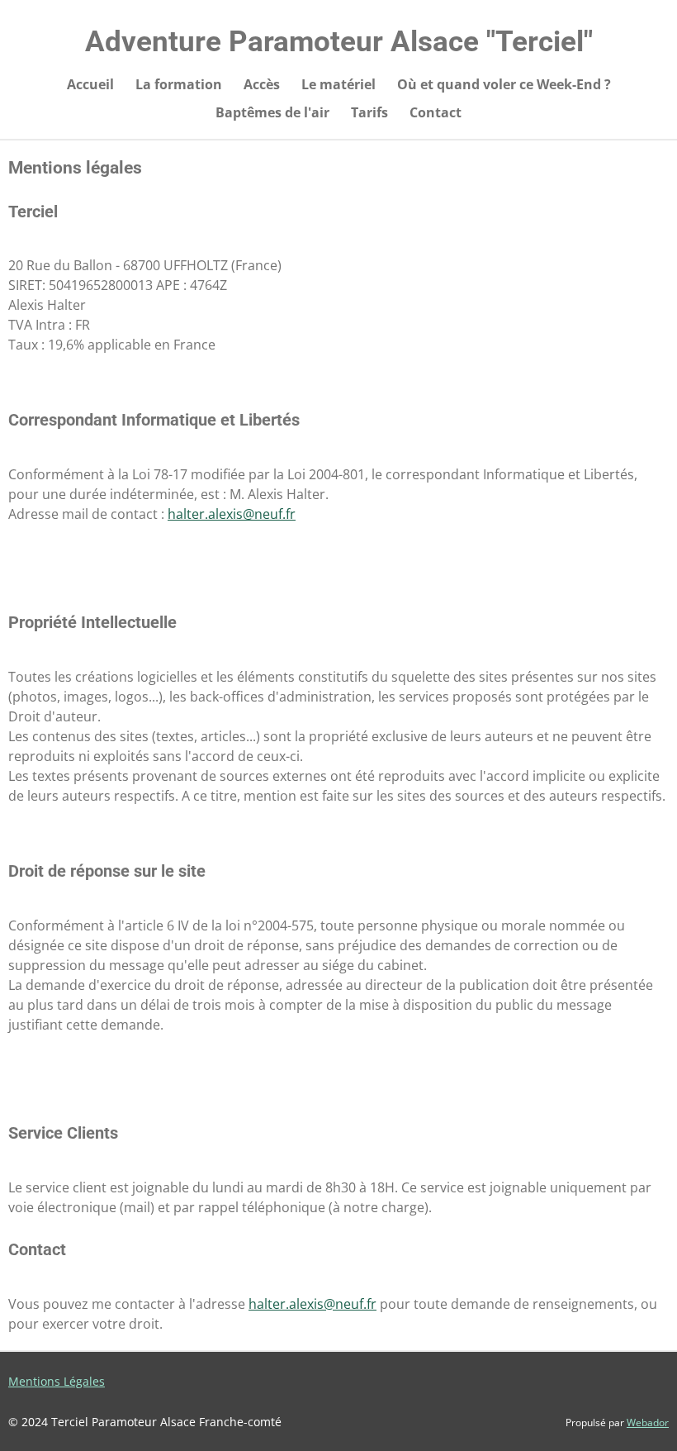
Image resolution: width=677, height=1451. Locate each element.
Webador (648, 1422)
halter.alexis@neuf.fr (232, 514)
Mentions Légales (56, 1381)
